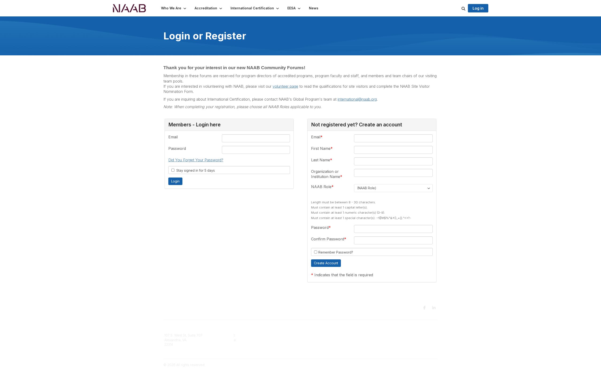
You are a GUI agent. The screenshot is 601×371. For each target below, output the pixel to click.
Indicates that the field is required (343, 275)
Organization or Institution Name (325, 174)
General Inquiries (316, 349)
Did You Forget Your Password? (195, 160)
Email (173, 137)
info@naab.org (249, 340)
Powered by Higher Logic (418, 365)
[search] (457, 8)
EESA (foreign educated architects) (330, 340)
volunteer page (285, 86)
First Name (321, 148)
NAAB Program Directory (392, 335)
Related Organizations (390, 344)
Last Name (320, 160)
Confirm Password (327, 239)
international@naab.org (357, 99)
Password (177, 148)
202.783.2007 (247, 335)
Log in (478, 8)
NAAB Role (321, 186)
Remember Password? (335, 252)
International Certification (322, 344)
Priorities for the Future (390, 340)
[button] (174, 8)
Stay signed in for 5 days (194, 170)
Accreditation (313, 335)
